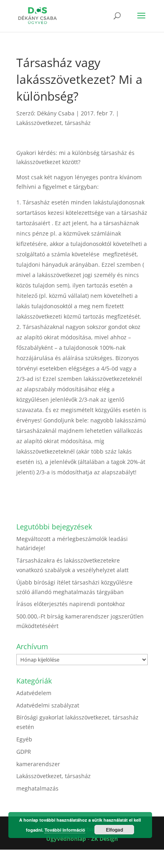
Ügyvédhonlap (66, 838)
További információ (65, 830)
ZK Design (104, 838)
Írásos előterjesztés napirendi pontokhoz (70, 604)
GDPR (23, 751)
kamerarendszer (38, 764)
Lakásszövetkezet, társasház (53, 123)
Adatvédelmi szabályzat (47, 705)
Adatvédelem (33, 693)
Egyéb (24, 739)
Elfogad (114, 829)
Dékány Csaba (55, 113)
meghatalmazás (37, 788)
